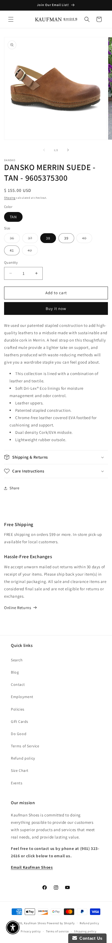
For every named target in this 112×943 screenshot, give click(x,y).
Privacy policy (31, 931)
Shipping (9, 197)
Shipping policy (85, 931)
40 (87, 239)
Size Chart (20, 770)
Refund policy (23, 758)
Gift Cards (19, 721)
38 (48, 238)
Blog (15, 672)
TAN (13, 216)
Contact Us (89, 938)
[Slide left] (44, 150)
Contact (18, 684)
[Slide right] (68, 150)
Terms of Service (25, 746)
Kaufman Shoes (35, 923)
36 (15, 239)
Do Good (18, 733)
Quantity (11, 262)
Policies (17, 709)
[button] (11, 19)
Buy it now (56, 308)
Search (17, 660)
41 (12, 250)
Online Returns (17, 607)
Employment (22, 696)
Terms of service (57, 931)
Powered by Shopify (61, 923)
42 (33, 251)
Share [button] (15, 488)
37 (33, 239)
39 (66, 238)
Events (17, 783)
